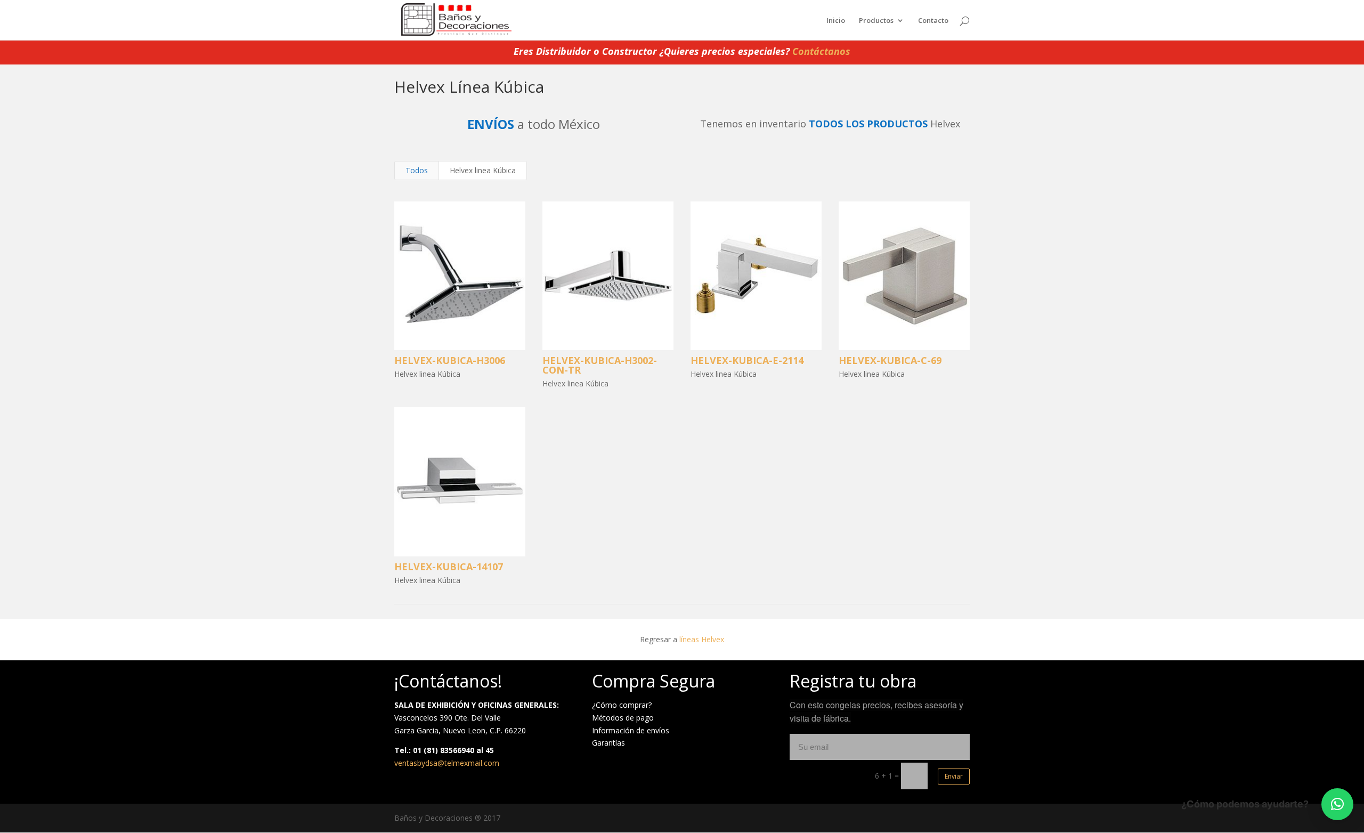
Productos (876, 21)
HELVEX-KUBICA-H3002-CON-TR (599, 365)
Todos (416, 170)
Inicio (835, 21)
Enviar (954, 776)
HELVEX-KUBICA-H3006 (449, 360)
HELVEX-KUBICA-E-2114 (747, 360)
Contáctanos (821, 51)
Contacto (933, 21)
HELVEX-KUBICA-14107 (448, 566)
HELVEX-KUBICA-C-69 (890, 360)
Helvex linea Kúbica (483, 170)
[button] (1337, 804)
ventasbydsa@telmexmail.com (446, 763)
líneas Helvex (701, 639)
